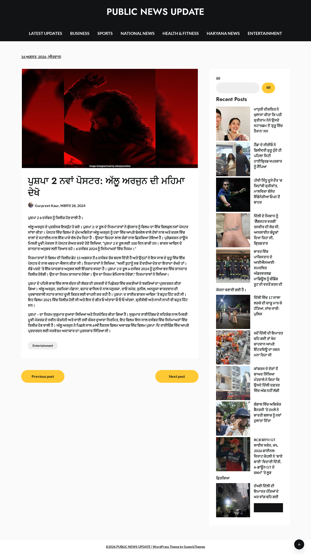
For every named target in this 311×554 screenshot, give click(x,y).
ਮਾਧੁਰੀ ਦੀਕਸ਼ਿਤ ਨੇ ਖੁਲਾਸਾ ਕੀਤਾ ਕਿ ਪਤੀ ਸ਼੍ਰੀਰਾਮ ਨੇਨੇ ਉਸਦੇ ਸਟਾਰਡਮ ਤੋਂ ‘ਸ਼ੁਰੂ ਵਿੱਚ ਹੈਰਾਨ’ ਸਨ (268, 120)
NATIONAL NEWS (138, 33)
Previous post (43, 376)
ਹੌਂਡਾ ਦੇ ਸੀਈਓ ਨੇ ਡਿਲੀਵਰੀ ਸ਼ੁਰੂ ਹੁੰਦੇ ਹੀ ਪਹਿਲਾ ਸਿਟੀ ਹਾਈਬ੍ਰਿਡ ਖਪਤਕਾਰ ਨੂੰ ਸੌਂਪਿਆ (268, 155)
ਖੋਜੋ (218, 78)
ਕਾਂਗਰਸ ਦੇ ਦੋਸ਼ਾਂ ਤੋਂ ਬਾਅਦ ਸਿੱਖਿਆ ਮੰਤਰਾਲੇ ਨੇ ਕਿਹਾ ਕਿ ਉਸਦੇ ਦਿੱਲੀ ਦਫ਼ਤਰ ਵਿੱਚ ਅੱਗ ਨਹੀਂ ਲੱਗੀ (267, 379)
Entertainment (43, 345)
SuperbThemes (194, 547)
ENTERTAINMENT (265, 33)
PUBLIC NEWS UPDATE (155, 12)
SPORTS (105, 33)
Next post (177, 376)
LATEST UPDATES (45, 33)
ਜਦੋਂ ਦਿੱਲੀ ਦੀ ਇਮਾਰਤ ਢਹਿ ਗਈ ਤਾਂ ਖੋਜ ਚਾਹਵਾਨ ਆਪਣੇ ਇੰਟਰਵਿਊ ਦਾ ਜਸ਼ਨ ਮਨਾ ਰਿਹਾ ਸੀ (268, 344)
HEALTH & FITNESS (181, 33)
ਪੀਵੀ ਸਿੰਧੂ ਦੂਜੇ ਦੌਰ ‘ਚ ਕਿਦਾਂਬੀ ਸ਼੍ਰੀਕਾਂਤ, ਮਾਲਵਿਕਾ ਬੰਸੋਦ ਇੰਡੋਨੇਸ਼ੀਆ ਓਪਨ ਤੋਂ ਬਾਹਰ (268, 191)
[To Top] (299, 544)
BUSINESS (79, 33)
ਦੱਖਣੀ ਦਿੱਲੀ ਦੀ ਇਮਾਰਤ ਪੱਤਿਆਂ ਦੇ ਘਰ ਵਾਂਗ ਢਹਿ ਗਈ (266, 491)
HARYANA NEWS (223, 33)
